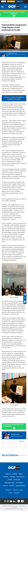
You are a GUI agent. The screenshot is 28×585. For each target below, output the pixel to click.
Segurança (8, 473)
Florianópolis (17, 493)
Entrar (3, 1)
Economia (5, 476)
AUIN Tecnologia (19, 508)
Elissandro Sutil (13, 53)
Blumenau (15, 490)
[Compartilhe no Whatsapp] (25, 302)
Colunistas (12, 476)
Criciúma (10, 493)
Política (10, 479)
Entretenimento (21, 476)
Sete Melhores (19, 482)
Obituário (11, 485)
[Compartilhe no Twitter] (25, 298)
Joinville (21, 490)
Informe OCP (16, 479)
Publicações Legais (10, 482)
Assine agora (11, 1)
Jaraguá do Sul (8, 490)
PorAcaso (5, 485)
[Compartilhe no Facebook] (25, 294)
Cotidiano (14, 473)
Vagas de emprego (20, 485)
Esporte (21, 473)
